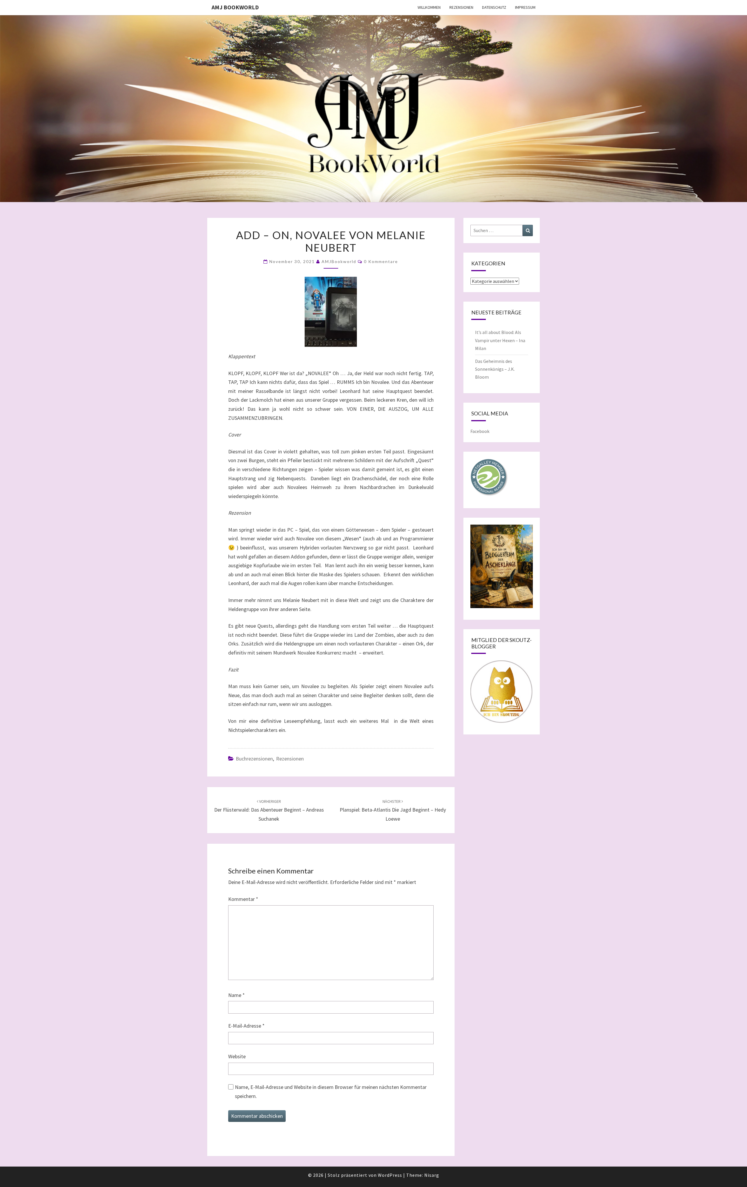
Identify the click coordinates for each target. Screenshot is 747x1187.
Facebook (479, 431)
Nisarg (431, 1175)
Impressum (525, 7)
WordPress (390, 1175)
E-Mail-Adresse (246, 1025)
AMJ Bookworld (235, 7)
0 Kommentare (381, 261)
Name (236, 995)
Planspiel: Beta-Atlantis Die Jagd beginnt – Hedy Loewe (393, 810)
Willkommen (429, 7)
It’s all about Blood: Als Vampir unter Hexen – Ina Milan (500, 340)
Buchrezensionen (254, 758)
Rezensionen (461, 7)
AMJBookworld (339, 261)
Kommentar (243, 899)
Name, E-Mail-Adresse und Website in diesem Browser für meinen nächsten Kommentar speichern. (331, 1091)
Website (237, 1056)
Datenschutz (494, 7)
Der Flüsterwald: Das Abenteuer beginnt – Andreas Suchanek (269, 810)
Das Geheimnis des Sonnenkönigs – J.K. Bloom (495, 369)
